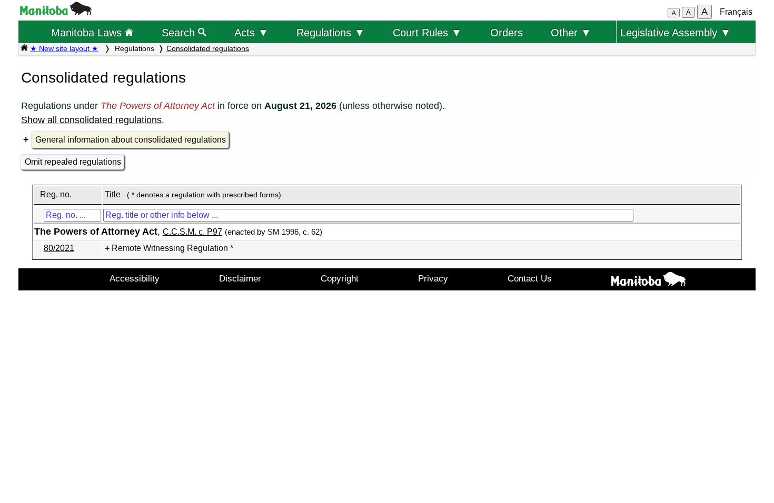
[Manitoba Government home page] (648, 281)
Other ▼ (571, 32)
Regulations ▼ (330, 32)
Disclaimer (240, 278)
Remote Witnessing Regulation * (172, 248)
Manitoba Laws (88, 32)
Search (180, 32)
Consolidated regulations (207, 48)
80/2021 (59, 248)
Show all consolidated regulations (91, 120)
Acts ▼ (251, 32)
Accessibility (135, 278)
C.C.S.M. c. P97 (192, 231)
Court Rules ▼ (427, 32)
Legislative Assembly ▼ (675, 32)
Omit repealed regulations (73, 161)
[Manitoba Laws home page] (24, 48)
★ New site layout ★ (64, 48)
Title (113, 194)
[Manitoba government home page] (56, 12)
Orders (506, 32)
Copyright (340, 278)
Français (736, 11)
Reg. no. (56, 194)
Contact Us (530, 278)
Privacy (433, 278)
